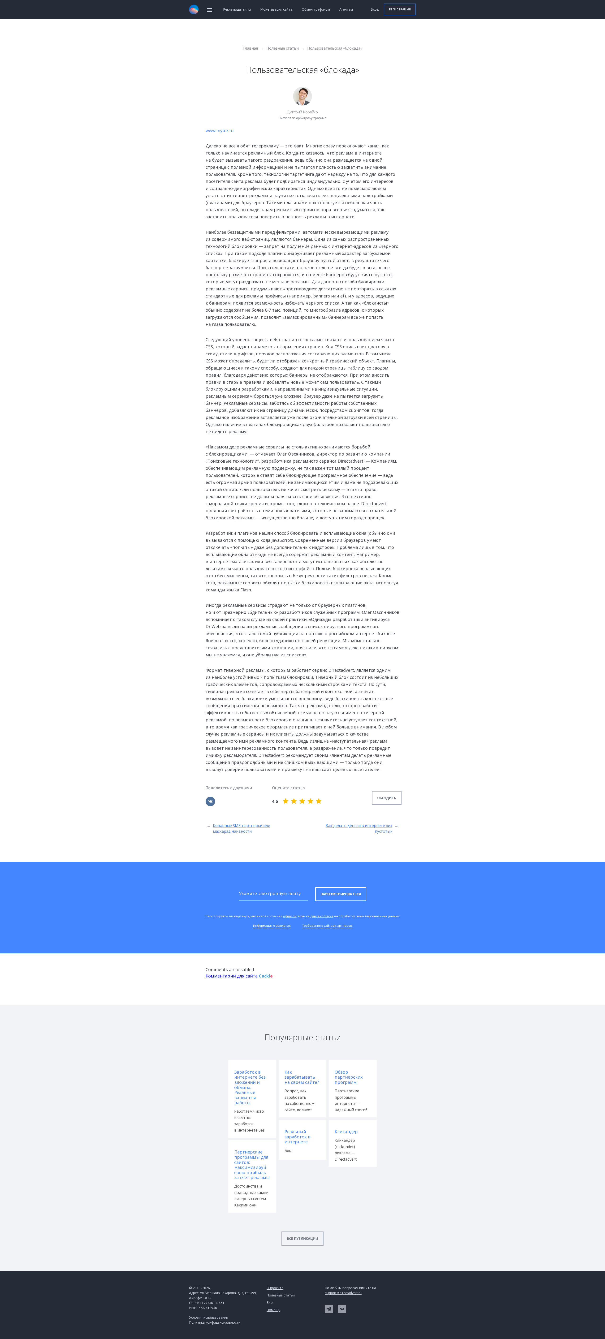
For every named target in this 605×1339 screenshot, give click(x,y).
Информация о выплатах (272, 925)
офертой (289, 916)
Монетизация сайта (276, 9)
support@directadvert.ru (343, 1293)
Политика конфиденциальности (214, 1322)
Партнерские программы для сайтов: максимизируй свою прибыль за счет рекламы (252, 1165)
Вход (375, 9)
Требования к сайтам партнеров (327, 925)
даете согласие (321, 916)
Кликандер (346, 1131)
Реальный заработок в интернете (298, 1137)
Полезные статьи (281, 1295)
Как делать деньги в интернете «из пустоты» (362, 828)
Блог (270, 1302)
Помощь (273, 1310)
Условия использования (208, 1317)
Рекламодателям (237, 9)
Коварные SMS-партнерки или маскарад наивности (238, 828)
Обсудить (386, 798)
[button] (400, 9)
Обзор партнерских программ (349, 1077)
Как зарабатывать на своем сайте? (302, 1077)
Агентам (346, 9)
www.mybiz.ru (220, 130)
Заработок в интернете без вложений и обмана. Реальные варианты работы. (250, 1087)
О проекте (275, 1288)
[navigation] (210, 10)
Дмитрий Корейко (302, 112)
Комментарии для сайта (239, 976)
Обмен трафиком (316, 9)
